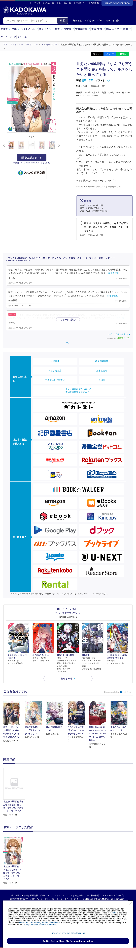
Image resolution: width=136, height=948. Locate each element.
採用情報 (34, 895)
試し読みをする (33, 157)
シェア (111, 54)
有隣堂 (102, 380)
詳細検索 (77, 20)
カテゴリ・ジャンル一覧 (43, 3)
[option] (14, 792)
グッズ (12, 37)
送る (124, 54)
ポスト (98, 54)
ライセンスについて (63, 895)
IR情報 (25, 895)
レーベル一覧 (65, 3)
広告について (46, 895)
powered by (111, 338)
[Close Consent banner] (130, 903)
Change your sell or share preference (40, 925)
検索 (62, 20)
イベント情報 (112, 20)
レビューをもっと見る (118, 334)
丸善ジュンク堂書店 (55, 380)
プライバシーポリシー (55, 899)
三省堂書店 (101, 370)
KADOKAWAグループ (113, 895)
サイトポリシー (74, 899)
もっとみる (66, 678)
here (114, 913)
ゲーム (4, 37)
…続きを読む (112, 273)
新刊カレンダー (94, 20)
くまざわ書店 (55, 370)
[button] (58, 145)
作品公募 (95, 3)
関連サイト (81, 3)
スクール (22, 37)
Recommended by (112, 692)
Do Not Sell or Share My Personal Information (103, 899)
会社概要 (15, 895)
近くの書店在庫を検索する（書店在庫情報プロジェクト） (78, 390)
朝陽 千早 (87, 80)
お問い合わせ (36, 899)
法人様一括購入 (94, 895)
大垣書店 (55, 361)
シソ (107, 80)
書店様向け (80, 895)
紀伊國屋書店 (101, 361)
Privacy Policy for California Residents (68, 933)
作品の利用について (19, 899)
